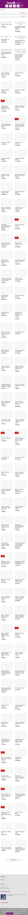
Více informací (18, 913)
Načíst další (13, 859)
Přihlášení (18, 6)
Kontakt (14, 6)
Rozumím (10, 913)
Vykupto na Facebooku (5, 888)
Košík (22, 6)
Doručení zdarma (4, 887)
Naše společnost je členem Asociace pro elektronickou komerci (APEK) (16, 895)
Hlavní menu (6, 6)
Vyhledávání (10, 6)
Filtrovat (22, 16)
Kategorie (22, 12)
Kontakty (2, 879)
